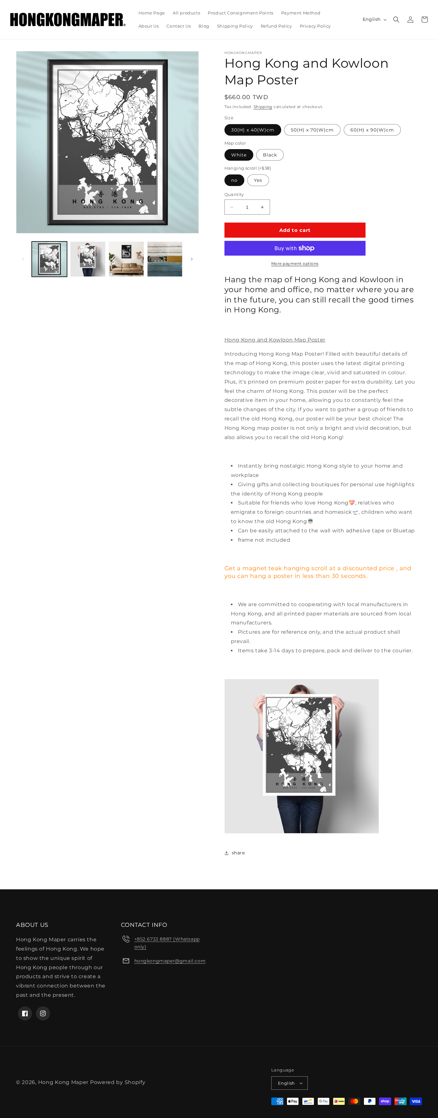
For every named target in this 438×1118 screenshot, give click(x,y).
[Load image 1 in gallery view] (49, 259)
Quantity (234, 194)
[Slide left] (23, 259)
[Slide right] (192, 259)
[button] (396, 20)
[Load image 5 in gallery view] (164, 259)
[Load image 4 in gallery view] (126, 259)
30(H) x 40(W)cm (252, 130)
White (239, 155)
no (234, 180)
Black (270, 155)
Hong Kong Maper (64, 1082)
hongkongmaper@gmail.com (170, 961)
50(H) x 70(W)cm (312, 130)
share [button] (238, 853)
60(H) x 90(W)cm (372, 130)
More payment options (295, 263)
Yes (258, 180)
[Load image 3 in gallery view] (87, 259)
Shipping (263, 106)
